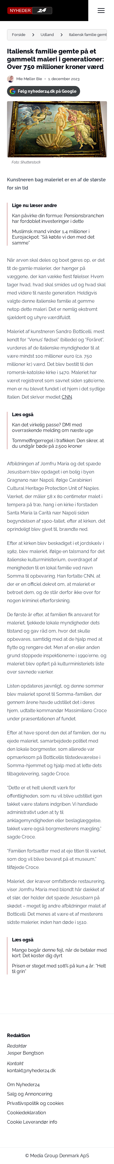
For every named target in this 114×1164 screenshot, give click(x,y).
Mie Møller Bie (29, 79)
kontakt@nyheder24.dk (31, 1070)
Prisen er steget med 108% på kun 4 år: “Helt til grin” (59, 968)
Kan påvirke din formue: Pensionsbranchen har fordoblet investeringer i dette (58, 218)
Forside (18, 34)
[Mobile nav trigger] (101, 10)
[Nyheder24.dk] (47, 10)
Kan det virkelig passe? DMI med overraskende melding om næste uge (52, 427)
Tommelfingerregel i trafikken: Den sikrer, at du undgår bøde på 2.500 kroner (58, 443)
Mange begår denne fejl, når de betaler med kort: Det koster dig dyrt (59, 952)
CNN (67, 397)
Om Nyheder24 (23, 1084)
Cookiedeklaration (26, 1112)
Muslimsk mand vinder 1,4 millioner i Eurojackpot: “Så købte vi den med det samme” (53, 237)
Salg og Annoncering (29, 1094)
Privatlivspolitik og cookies (35, 1103)
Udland (47, 34)
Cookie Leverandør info (32, 1122)
